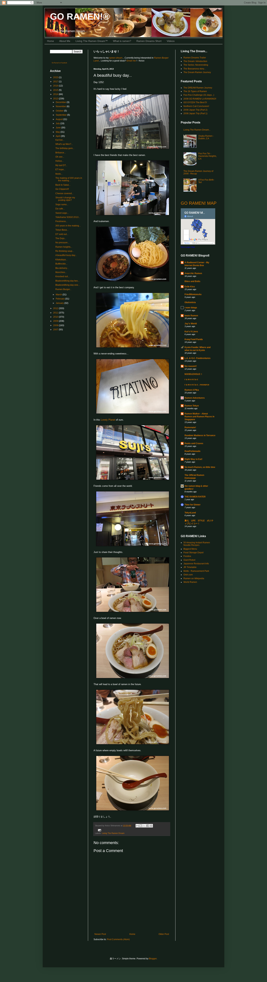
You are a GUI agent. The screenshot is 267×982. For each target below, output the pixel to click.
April (58, 136)
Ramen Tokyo (192, 405)
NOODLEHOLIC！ (194, 374)
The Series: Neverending (195, 65)
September (61, 115)
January (60, 303)
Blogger (153, 958)
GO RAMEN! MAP (199, 203)
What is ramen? (122, 41)
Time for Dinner (193, 504)
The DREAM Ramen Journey (197, 87)
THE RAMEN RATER (195, 496)
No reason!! (191, 366)
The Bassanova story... (194, 68)
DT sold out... (61, 234)
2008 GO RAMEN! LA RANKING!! (199, 99)
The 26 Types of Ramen (195, 91)
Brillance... (60, 152)
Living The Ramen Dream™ (92, 41)
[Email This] (137, 826)
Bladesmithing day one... (67, 285)
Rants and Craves (194, 443)
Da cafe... (60, 208)
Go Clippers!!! (62, 189)
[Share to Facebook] (147, 826)
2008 (56, 325)
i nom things (191, 307)
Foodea (187, 556)
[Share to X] (144, 826)
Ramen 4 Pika (192, 390)
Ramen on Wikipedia (193, 578)
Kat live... (59, 140)
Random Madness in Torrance (200, 435)
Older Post (164, 934)
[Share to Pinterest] (151, 826)
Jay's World (191, 323)
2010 (56, 317)
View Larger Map (188, 247)
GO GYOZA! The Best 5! (195, 102)
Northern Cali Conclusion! (196, 106)
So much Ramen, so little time (200, 467)
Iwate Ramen (191, 315)
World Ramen (190, 582)
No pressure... (62, 242)
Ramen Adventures (195, 398)
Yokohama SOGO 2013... (67, 217)
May (58, 132)
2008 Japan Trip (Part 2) (195, 110)
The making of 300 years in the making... (68, 179)
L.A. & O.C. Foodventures (198, 358)
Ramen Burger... (63, 289)
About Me (64, 41)
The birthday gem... (64, 148)
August (59, 119)
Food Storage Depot (193, 552)
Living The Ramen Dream (113, 833)
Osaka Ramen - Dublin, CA (206, 137)
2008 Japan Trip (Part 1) (195, 113)
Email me (131, 60)
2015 (56, 90)
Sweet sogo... (62, 213)
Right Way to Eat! (193, 459)
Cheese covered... (64, 193)
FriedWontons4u (193, 294)
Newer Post (100, 934)
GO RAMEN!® (80, 16)
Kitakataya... (61, 259)
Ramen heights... (63, 247)
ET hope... (60, 169)
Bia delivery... (61, 268)
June (58, 127)
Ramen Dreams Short (148, 41)
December (61, 102)
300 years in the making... (68, 225)
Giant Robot (189, 560)
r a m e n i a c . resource (197, 384)
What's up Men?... (64, 144)
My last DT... (61, 165)
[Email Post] (99, 830)
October (60, 110)
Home (50, 41)
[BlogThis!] (141, 826)
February (60, 298)
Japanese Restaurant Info (196, 563)
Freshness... (61, 221)
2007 (56, 329)
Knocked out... (62, 276)
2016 (56, 85)
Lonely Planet (108, 419)
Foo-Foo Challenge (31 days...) (198, 95)
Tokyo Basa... (61, 230)
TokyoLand (190, 512)
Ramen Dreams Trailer (194, 57)
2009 (56, 321)
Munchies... (61, 272)
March (59, 294)
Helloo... (59, 161)
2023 (56, 77)
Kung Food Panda (194, 339)
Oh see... (59, 157)
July (58, 123)
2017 (56, 81)
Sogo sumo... (61, 204)
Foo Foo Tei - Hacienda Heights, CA (207, 156)
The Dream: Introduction (195, 61)
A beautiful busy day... (66, 255)
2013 (56, 98)
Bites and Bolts (192, 281)
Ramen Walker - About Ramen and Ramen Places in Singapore (199, 416)
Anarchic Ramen (193, 273)
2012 (56, 308)
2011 (56, 312)
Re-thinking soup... (64, 251)
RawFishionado (192, 451)
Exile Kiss (190, 286)
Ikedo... (58, 174)
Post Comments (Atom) (118, 939)
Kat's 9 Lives (191, 331)
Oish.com (188, 574)
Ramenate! (190, 427)
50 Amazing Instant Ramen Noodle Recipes (196, 543)
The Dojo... (60, 238)
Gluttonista (190, 302)
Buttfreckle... (61, 263)
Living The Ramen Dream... (197, 130)
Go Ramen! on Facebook (59, 63)
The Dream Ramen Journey (197, 72)
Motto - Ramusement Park (196, 571)
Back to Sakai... (62, 185)
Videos (171, 41)
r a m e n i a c (191, 379)
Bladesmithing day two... (67, 281)
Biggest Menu (190, 549)
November (61, 106)
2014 (56, 94)
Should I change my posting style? (65, 198)
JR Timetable (190, 567)
